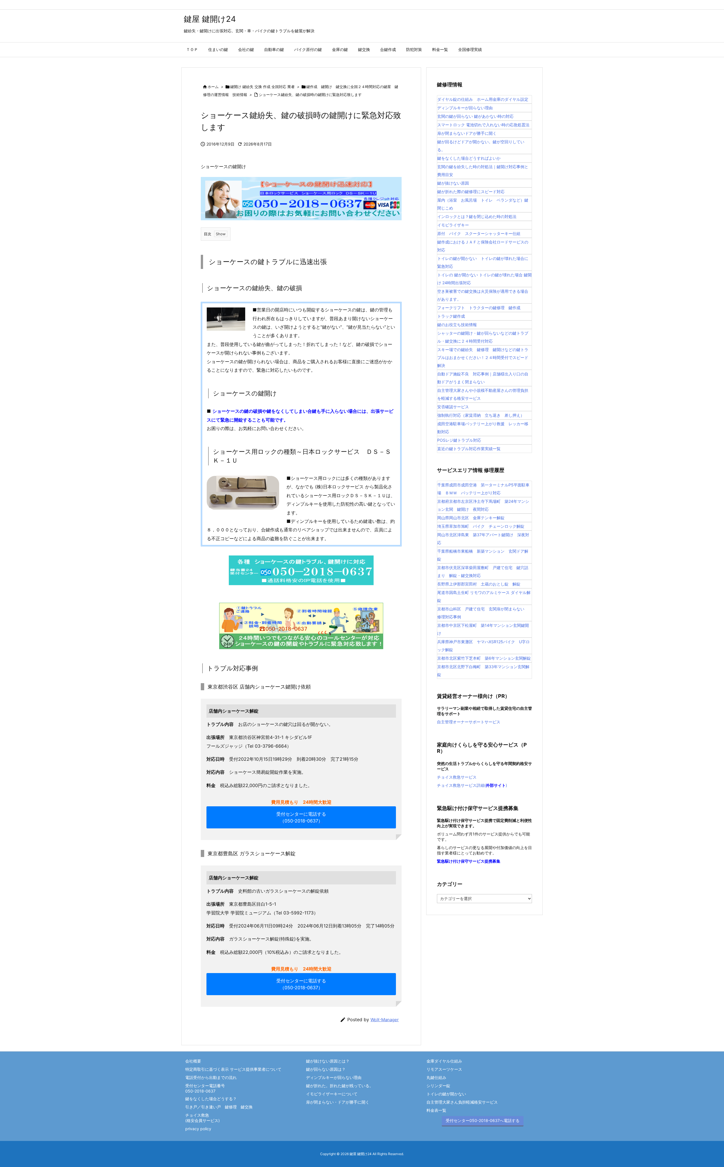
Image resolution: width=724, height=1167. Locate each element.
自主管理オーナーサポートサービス (468, 721)
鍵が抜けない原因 (453, 183)
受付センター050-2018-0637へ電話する (483, 1120)
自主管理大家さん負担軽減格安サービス (462, 1102)
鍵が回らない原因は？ (326, 1069)
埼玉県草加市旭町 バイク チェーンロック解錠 (480, 526)
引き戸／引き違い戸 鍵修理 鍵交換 (219, 1106)
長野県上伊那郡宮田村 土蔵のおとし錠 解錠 (478, 584)
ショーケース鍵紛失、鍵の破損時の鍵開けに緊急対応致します (310, 94)
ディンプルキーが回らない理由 (465, 107)
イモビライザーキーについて (331, 1093)
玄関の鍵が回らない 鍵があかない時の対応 (475, 116)
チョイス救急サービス (457, 777)
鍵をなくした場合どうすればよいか (469, 158)
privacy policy (198, 1128)
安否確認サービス (453, 406)
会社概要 (193, 1061)
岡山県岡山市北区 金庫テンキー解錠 (471, 517)
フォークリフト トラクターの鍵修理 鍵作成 (478, 307)
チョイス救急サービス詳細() (472, 785)
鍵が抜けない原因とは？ (328, 1061)
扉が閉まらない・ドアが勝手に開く (337, 1102)
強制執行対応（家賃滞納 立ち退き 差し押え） (480, 415)
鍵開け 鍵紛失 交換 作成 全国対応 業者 (262, 86)
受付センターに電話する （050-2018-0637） (301, 817)
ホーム (213, 86)
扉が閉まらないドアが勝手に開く (467, 133)
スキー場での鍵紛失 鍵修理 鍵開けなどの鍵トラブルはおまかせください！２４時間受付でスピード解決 (482, 357)
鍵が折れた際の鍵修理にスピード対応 (471, 191)
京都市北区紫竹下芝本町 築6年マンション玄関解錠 (484, 658)
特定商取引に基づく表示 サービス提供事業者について (233, 1069)
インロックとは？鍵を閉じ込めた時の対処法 (476, 216)
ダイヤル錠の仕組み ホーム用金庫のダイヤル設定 (482, 99)
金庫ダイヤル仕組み (444, 1061)
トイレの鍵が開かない (446, 1093)
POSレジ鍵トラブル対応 (459, 440)
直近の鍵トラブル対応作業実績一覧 (469, 448)
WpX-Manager (384, 1019)
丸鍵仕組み (436, 1077)
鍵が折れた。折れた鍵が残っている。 (339, 1085)
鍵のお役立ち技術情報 (457, 324)
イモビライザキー (453, 225)
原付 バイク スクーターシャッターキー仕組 (478, 233)
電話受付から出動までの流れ (211, 1077)
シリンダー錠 (438, 1085)
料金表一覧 (436, 1110)
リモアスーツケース (444, 1069)
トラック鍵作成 (451, 316)
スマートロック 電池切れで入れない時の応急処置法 (483, 124)
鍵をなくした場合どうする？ (211, 1098)
